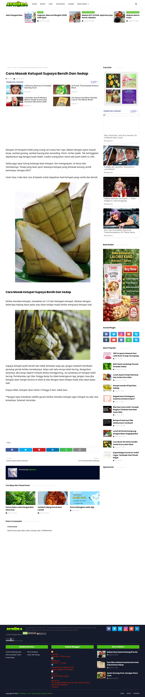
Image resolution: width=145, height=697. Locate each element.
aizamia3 (54, 654)
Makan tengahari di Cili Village (62, 669)
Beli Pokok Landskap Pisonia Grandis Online (125, 365)
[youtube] (129, 334)
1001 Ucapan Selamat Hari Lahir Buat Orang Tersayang (126, 354)
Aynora (10, 79)
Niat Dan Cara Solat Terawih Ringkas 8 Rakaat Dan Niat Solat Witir (126, 409)
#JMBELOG (55, 661)
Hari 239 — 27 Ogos (58, 663)
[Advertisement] (72, 45)
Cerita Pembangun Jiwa (13, 652)
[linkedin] (137, 629)
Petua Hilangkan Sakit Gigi (82, 507)
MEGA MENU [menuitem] (82, 4)
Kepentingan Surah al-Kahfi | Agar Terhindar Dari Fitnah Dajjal (126, 455)
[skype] (136, 334)
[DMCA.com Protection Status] (29, 634)
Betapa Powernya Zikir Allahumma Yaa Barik (123, 421)
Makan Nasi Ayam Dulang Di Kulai (121, 16)
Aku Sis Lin (55, 680)
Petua (14, 67)
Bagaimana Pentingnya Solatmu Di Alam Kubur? (124, 397)
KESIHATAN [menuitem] (60, 4)
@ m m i (54, 674)
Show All (55, 687)
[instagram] (121, 334)
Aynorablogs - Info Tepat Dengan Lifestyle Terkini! (35, 693)
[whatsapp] (129, 340)
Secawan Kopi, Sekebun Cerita (62, 667)
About (129, 693)
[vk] (121, 340)
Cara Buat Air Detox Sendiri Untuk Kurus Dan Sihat (125, 443)
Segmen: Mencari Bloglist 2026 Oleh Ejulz (33, 16)
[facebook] (106, 334)
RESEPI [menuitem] (42, 4)
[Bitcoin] (113, 81)
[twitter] (114, 334)
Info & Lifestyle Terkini (13, 655)
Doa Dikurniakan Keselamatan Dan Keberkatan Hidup (123, 663)
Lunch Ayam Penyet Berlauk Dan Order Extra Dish (125, 376)
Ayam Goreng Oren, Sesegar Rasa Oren (122, 674)
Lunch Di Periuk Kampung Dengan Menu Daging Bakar (125, 432)
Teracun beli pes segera (60, 676)
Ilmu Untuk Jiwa (32, 652)
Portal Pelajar (10, 657)
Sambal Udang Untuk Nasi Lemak (50, 508)
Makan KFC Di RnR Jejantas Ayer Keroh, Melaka (78, 16)
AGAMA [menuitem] (71, 4)
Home (9, 67)
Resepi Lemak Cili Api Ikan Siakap (124, 386)
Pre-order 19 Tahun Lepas (60, 656)
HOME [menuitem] (34, 4)
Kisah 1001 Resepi (33, 655)
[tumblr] (106, 340)
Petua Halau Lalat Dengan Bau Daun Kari (20, 508)
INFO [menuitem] (51, 4)
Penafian (136, 693)
